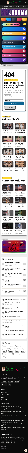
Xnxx (21, 354)
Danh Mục (12, 6)
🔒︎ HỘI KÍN (3, 19)
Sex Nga (5, 354)
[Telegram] (2, 385)
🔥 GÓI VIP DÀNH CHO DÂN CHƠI (9, 46)
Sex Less (23, 351)
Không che (20, 346)
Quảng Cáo (4, 392)
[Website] (9, 385)
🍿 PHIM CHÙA (14, 19)
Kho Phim (19, 6)
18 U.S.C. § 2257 (5, 394)
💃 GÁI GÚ (19, 19)
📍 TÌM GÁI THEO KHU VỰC (8, 42)
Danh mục (11, 381)
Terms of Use (4, 399)
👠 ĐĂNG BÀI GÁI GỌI (7, 55)
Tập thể (17, 351)
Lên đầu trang (4, 448)
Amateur (13, 348)
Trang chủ (6, 6)
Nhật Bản (5, 346)
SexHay (4, 374)
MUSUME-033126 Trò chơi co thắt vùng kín (12, 420)
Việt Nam (10, 351)
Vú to (4, 356)
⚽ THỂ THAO (24, 19)
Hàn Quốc (16, 354)
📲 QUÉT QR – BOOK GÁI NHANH (8, 29)
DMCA (2, 397)
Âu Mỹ (5, 351)
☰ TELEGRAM (9, 19)
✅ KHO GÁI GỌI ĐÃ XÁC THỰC (8, 37)
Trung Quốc (20, 348)
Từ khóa (17, 381)
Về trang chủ (10, 107)
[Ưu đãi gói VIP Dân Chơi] (14, 246)
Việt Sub (12, 346)
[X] (5, 385)
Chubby (10, 354)
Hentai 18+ (6, 348)
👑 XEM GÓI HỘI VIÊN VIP (7, 33)
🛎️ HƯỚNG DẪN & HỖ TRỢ (7, 59)
